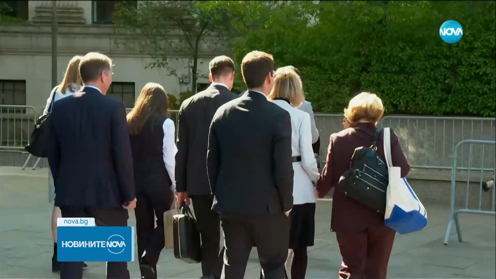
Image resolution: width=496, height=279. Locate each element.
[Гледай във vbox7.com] (482, 269)
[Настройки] (482, 12)
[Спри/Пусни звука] (27, 269)
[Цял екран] (467, 269)
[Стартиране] (12, 269)
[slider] (78, 259)
